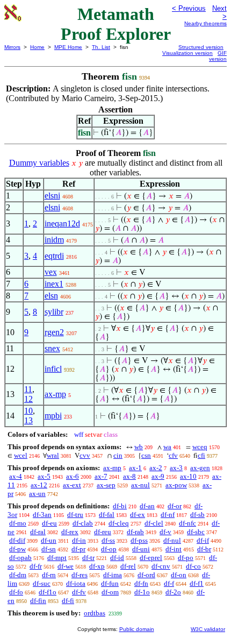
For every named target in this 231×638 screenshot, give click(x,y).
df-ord (146, 575)
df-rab (135, 532)
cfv (173, 455)
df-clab (83, 523)
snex (52, 348)
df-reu (102, 532)
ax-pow (176, 485)
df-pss (139, 540)
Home (37, 47)
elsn (51, 295)
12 (28, 398)
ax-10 (188, 476)
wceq (199, 447)
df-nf (168, 515)
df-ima (112, 575)
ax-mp (55, 394)
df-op (109, 549)
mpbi (53, 415)
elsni (52, 195)
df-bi (120, 506)
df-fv (79, 592)
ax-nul (140, 485)
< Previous (189, 8)
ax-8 (129, 476)
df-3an (42, 515)
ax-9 (157, 476)
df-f (169, 583)
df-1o (142, 592)
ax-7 (101, 476)
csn (146, 455)
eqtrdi (54, 255)
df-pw (17, 549)
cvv (85, 455)
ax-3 (176, 468)
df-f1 (197, 583)
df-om (110, 592)
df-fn (141, 583)
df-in (79, 540)
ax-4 (15, 476)
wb (138, 447)
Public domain (136, 629)
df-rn (49, 575)
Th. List (101, 47)
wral (53, 455)
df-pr (78, 549)
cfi (201, 455)
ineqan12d (62, 223)
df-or (175, 506)
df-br (204, 549)
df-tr (88, 558)
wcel (20, 455)
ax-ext (72, 485)
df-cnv (160, 566)
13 (28, 420)
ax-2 (155, 468)
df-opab (20, 558)
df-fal (106, 515)
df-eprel (151, 558)
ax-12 (39, 485)
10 (28, 410)
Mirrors (12, 47)
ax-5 (44, 476)
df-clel (154, 523)
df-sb (197, 515)
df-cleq (119, 523)
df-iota (75, 583)
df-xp (97, 566)
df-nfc (187, 523)
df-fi (68, 601)
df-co (193, 566)
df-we (65, 566)
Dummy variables (39, 162)
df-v (165, 532)
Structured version (200, 47)
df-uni (141, 549)
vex (51, 272)
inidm (54, 239)
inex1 (54, 283)
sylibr (54, 311)
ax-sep (106, 485)
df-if (203, 540)
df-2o (173, 592)
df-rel (128, 566)
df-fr (36, 566)
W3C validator (208, 629)
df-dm (17, 575)
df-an (147, 506)
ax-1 (135, 468)
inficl (53, 368)
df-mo (17, 523)
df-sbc (196, 532)
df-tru (75, 515)
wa (167, 447)
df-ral (38, 532)
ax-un (37, 494)
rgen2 (54, 332)
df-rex (69, 532)
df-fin (38, 601)
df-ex (137, 515)
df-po (185, 558)
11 (28, 389)
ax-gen (200, 468)
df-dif (17, 540)
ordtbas (94, 613)
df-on (178, 575)
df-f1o (47, 592)
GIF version (218, 56)
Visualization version (187, 53)
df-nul (172, 540)
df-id (117, 558)
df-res (79, 575)
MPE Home (68, 47)
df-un (48, 540)
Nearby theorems (205, 23)
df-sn (48, 549)
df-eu (49, 523)
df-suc (41, 583)
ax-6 (72, 476)
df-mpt (57, 558)
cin (117, 455)
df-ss (108, 540)
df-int (173, 549)
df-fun (110, 583)
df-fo (16, 592)
